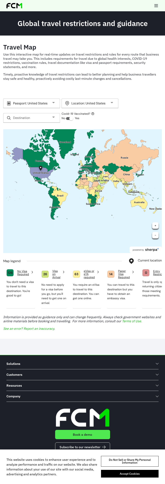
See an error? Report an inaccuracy (28, 329)
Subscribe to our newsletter (80, 447)
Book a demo (82, 435)
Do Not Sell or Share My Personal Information (130, 461)
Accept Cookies (130, 474)
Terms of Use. (132, 321)
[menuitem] (82, 364)
